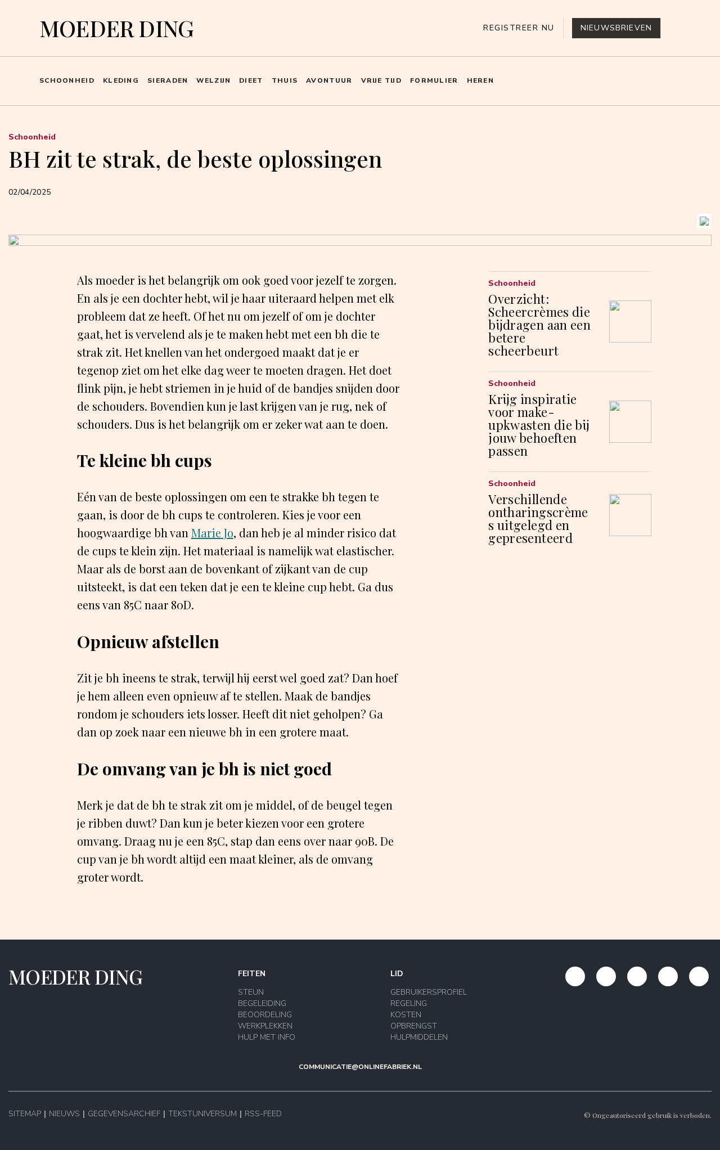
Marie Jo (212, 532)
